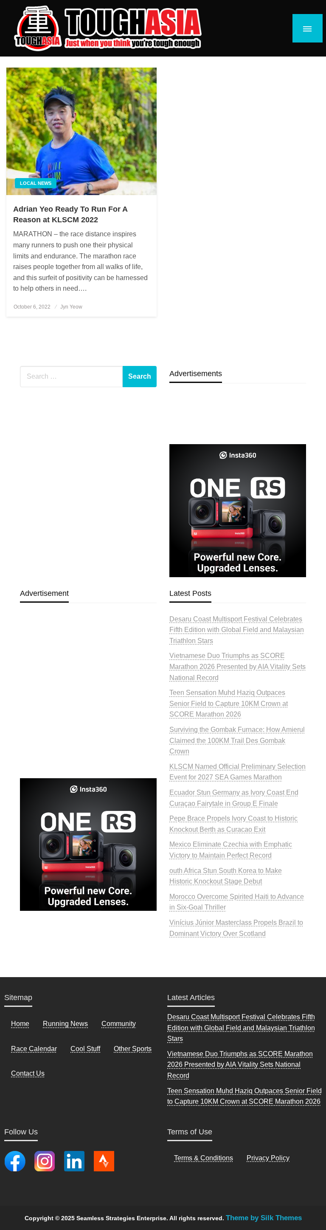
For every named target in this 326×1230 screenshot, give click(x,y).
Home (20, 1023)
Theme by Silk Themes (264, 1218)
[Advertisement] (88, 710)
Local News (35, 183)
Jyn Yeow (71, 307)
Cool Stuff (85, 1048)
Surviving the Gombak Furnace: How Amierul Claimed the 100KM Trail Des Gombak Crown (237, 740)
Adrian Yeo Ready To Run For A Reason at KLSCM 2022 (70, 214)
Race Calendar (34, 1048)
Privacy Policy (268, 1158)
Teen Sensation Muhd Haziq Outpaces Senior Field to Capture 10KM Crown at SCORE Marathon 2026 (228, 703)
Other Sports (133, 1048)
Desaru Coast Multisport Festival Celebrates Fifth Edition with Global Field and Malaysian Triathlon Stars (236, 629)
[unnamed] (237, 510)
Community (118, 1023)
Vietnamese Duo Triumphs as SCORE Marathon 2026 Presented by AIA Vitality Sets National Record (237, 666)
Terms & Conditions (203, 1158)
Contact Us (28, 1073)
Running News (65, 1023)
